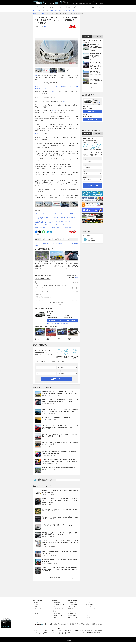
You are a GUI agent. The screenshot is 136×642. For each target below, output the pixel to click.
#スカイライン (48, 239)
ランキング (86, 36)
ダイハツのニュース (72, 617)
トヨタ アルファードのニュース (58, 604)
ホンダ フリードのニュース (57, 615)
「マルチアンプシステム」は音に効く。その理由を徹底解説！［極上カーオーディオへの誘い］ (60, 517)
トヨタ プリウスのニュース (57, 602)
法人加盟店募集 (90, 632)
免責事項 (100, 630)
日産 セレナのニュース (56, 610)
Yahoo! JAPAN (100, 1)
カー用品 (35, 606)
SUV (61, 182)
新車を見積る (98, 133)
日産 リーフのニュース (56, 611)
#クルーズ (66, 239)
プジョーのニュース (90, 613)
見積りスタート (58, 378)
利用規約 (95, 630)
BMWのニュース (89, 604)
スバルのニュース (72, 613)
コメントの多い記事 (97, 36)
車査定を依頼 (87, 133)
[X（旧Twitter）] (48, 624)
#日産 (42, 239)
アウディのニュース (90, 606)
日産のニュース (71, 606)
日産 (36, 75)
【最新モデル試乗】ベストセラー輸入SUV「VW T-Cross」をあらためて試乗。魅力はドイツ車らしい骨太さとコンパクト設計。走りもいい (56, 265)
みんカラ (52, 632)
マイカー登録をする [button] (68, 479)
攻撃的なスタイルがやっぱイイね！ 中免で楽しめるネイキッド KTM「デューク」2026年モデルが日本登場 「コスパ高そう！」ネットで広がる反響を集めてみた (59, 500)
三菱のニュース (71, 610)
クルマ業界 (35, 604)
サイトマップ (75, 632)
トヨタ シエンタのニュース (57, 608)
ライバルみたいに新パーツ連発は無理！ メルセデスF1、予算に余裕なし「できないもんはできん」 (60, 443)
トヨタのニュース (72, 602)
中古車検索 (59, 7)
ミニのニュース (89, 611)
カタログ (51, 7)
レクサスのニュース (72, 604)
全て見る (68, 70)
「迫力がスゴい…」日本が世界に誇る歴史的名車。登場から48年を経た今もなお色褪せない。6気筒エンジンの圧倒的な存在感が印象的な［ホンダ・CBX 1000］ (60, 569)
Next (78, 255)
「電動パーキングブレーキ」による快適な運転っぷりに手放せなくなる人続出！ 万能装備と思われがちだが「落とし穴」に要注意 (71, 265)
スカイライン (51, 91)
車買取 (74, 7)
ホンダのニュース (72, 608)
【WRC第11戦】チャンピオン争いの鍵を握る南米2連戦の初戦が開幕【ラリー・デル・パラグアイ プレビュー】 (59, 510)
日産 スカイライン (53, 312)
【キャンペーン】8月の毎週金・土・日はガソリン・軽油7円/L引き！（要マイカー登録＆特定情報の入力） (56, 244)
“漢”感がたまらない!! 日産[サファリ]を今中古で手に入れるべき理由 (50, 224)
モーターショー (36, 610)
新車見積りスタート (56, 320)
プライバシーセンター (88, 630)
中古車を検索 (71, 320)
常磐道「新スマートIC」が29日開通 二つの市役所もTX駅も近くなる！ (60, 467)
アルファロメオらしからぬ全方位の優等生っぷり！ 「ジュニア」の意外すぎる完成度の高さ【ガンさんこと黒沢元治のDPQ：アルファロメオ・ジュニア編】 (60, 427)
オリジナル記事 (90, 7)
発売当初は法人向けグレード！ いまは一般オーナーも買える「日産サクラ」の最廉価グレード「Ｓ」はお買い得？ (60, 533)
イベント (35, 611)
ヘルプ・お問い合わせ (62, 633)
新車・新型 (35, 602)
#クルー (60, 239)
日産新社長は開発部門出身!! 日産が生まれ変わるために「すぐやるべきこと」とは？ (53, 227)
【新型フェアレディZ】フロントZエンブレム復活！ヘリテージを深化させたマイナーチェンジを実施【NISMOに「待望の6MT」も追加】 (60, 410)
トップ (36, 7)
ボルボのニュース (90, 617)
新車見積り (67, 7)
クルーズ (54, 110)
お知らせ (71, 630)
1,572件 (52, 314)
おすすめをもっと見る (55, 577)
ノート (36, 133)
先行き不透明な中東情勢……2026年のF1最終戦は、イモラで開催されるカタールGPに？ (59, 560)
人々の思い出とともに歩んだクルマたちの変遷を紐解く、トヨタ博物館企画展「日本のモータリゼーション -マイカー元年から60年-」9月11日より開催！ (60, 542)
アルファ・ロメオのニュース (92, 615)
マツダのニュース (72, 611)
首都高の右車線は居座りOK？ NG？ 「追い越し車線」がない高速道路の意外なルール (59, 552)
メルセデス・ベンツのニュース (92, 602)
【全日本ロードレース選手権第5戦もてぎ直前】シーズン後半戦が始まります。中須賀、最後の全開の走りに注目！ (60, 452)
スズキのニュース (72, 615)
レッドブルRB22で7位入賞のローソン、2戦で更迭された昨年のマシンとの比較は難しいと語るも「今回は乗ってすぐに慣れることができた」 (60, 460)
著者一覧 (69, 632)
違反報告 (76, 282)
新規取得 (95, 1)
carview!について (61, 630)
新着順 (76, 277)
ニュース (81, 7)
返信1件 (39, 287)
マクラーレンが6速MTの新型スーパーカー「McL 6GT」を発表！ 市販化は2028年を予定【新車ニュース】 (59, 435)
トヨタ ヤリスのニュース (56, 606)
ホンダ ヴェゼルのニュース (57, 613)
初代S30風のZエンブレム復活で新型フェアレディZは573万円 (57, 417)
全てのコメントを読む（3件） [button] (56, 302)
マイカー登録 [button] (97, 104)
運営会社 (67, 630)
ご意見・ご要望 (97, 632)
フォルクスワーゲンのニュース (92, 608)
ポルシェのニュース (90, 610)
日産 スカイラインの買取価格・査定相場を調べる (58, 323)
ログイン (91, 1)
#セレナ (55, 239)
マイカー (99, 7)
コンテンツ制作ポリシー (62, 632)
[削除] (11, 617)
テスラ (45, 124)
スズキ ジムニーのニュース (57, 617)
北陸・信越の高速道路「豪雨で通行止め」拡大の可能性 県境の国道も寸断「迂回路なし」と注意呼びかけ (42, 264)
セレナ (63, 101)
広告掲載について (82, 632)
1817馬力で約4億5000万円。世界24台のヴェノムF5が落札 (57, 525)
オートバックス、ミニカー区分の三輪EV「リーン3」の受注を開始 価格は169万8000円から (60, 491)
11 (74, 287)
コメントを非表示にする (73, 275)
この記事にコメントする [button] (43, 278)
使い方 (51, 275)
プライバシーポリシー (78, 630)
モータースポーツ (37, 608)
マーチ (41, 133)
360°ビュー (43, 7)
